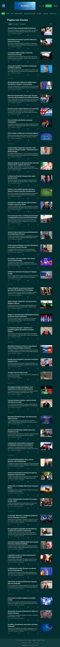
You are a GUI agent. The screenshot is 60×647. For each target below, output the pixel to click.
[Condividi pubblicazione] (43, 5)
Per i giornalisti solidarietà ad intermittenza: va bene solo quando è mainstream (22, 529)
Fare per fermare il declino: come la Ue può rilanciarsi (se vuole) (22, 401)
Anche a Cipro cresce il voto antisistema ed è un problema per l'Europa (23, 233)
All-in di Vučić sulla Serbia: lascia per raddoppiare (20, 121)
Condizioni (34, 640)
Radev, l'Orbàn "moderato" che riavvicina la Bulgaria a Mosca (22, 302)
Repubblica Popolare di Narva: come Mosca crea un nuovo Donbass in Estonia (22, 347)
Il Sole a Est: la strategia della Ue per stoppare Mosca (23, 487)
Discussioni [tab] (22, 24)
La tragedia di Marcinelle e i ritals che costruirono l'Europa (20, 53)
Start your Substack (27, 642)
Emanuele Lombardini (17, 33)
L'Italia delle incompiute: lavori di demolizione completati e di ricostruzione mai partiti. (23, 375)
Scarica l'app (36, 642)
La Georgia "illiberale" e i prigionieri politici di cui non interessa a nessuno (22, 516)
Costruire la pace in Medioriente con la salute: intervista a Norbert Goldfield (23, 543)
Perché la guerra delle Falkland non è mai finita (23, 109)
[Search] (40, 5)
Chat (12, 13)
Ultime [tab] (10, 24)
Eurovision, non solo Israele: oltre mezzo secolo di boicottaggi (21, 259)
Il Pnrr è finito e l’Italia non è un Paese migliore (23, 133)
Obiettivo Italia (18, 13)
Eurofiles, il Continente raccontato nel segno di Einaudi (23, 625)
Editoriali (46, 13)
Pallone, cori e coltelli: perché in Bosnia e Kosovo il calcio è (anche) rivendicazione (21, 190)
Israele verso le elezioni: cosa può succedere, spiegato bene (23, 360)
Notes (7, 13)
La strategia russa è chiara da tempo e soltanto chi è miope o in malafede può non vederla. (23, 490)
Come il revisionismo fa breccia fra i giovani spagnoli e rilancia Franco (22, 473)
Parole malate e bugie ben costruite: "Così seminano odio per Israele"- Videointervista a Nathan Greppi (23, 149)
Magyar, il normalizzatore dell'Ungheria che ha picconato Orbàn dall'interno (23, 315)
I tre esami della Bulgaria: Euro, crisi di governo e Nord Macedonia (20, 460)
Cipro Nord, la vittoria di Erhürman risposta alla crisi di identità (22, 582)
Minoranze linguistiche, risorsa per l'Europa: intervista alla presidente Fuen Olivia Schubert (23, 96)
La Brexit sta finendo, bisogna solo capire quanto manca (21, 177)
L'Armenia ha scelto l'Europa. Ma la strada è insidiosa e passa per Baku (22, 203)
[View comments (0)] (19, 48)
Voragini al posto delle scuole (18, 372)
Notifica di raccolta (40, 640)
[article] (30, 32)
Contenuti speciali (54, 13)
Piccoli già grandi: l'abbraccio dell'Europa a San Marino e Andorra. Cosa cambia (22, 83)
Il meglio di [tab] (16, 24)
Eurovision (39, 13)
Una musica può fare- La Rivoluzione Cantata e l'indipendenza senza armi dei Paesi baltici (23, 216)
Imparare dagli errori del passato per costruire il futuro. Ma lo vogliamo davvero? (23, 164)
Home (3, 13)
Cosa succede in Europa (29, 13)
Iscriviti (48, 6)
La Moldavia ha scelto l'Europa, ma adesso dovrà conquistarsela (22, 569)
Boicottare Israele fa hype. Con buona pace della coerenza (22, 417)
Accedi (55, 6)
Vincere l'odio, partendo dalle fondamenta (22, 28)
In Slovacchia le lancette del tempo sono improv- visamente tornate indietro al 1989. (23, 615)
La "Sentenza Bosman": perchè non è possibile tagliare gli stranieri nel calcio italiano (21, 329)
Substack (24, 645)
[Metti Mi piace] (9, 62)
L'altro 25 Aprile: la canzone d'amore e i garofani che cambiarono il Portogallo (21, 289)
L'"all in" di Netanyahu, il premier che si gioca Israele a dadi (22, 500)
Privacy (29, 640)
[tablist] (17, 24)
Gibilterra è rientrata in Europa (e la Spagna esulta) (22, 273)
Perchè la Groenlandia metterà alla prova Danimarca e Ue (21, 431)
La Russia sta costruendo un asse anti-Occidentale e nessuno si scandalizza (21, 444)
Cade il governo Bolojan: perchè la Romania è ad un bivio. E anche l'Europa (23, 246)
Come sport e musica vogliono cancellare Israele (22, 599)
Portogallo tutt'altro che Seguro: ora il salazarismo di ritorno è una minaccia (20, 388)
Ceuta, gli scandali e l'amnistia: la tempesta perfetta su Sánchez (22, 67)
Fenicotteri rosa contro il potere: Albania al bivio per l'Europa (22, 40)
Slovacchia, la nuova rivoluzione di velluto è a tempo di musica (23, 612)
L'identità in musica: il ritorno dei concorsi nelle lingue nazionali (22, 556)
